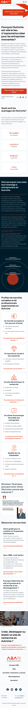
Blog (14, 669)
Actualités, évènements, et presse (14, 673)
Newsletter (14, 680)
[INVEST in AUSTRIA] (14, 659)
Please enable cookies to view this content (14, 12)
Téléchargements (14, 676)
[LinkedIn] (20, 97)
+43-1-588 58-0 (20, 695)
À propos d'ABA (14, 665)
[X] (26, 97)
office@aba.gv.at (19, 697)
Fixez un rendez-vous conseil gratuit (14, 91)
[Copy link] (17, 97)
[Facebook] (23, 97)
